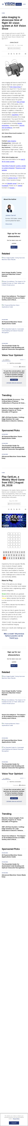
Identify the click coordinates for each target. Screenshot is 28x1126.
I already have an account (14, 382)
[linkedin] (11, 54)
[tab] (6, 360)
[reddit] (16, 54)
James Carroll (14, 42)
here (16, 638)
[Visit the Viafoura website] (22, 366)
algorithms (15, 115)
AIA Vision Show (15, 87)
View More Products (8, 166)
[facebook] (8, 54)
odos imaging (11, 141)
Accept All (14, 1122)
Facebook (5, 185)
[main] (14, 1119)
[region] (14, 363)
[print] (25, 54)
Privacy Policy (16, 1118)
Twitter (20, 185)
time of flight (21, 102)
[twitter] (14, 54)
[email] (19, 54)
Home (3, 13)
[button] (3, 4)
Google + (12, 188)
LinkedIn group (11, 183)
